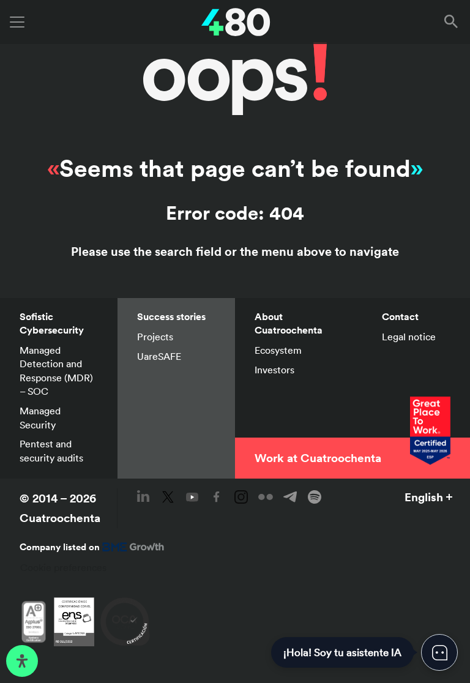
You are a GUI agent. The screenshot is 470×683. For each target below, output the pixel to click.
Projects (155, 336)
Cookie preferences (63, 567)
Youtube (192, 497)
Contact (400, 316)
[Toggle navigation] (17, 22)
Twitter (167, 497)
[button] (453, 22)
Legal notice (409, 336)
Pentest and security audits (51, 450)
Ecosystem (278, 350)
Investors (274, 370)
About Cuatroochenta (289, 323)
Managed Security (40, 417)
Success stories (171, 316)
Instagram (241, 497)
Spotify (314, 497)
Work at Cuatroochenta (318, 458)
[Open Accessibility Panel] (22, 661)
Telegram (290, 497)
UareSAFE (159, 356)
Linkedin (143, 497)
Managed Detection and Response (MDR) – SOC (56, 370)
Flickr (265, 497)
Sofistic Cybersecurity (52, 323)
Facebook (216, 497)
